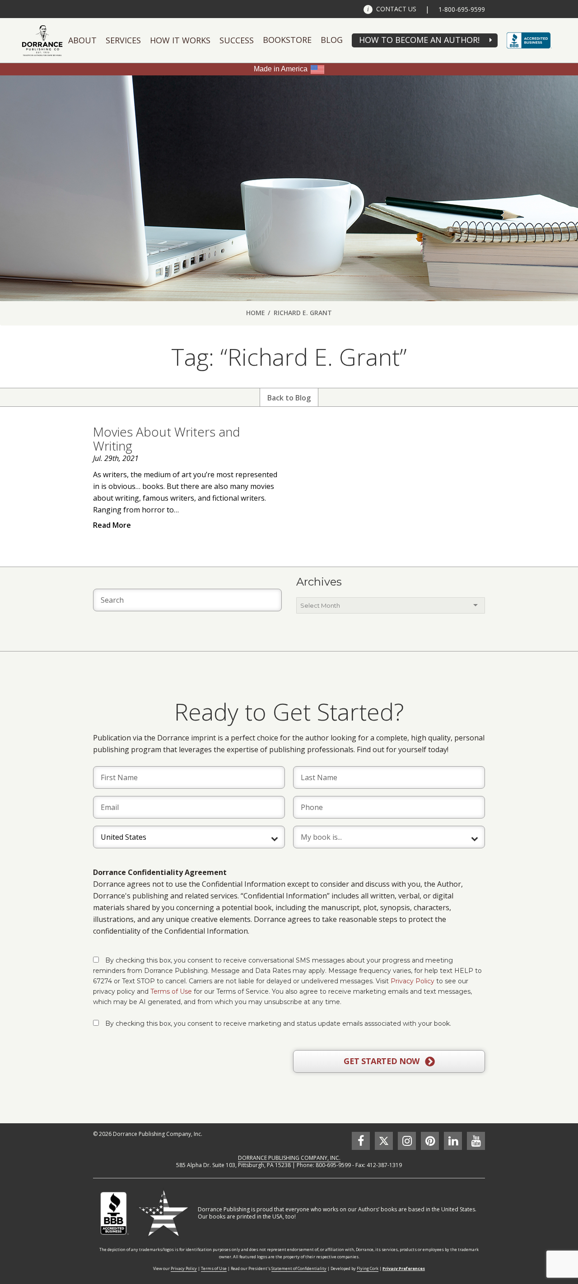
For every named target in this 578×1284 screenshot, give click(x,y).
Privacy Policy (412, 981)
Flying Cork (367, 1268)
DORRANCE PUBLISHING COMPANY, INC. (289, 1158)
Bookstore (287, 39)
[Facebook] (361, 1141)
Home (255, 312)
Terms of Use (171, 991)
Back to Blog (289, 398)
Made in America (281, 69)
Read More (112, 525)
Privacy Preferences (403, 1268)
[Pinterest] (430, 1141)
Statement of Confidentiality (298, 1268)
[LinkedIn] (453, 1141)
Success (236, 40)
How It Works (180, 40)
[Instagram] (407, 1141)
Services (123, 40)
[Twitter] (384, 1141)
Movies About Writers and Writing (166, 438)
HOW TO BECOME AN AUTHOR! (419, 39)
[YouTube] (476, 1141)
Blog (332, 39)
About (82, 40)
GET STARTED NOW (382, 1061)
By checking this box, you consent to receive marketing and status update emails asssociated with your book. (278, 1023)
